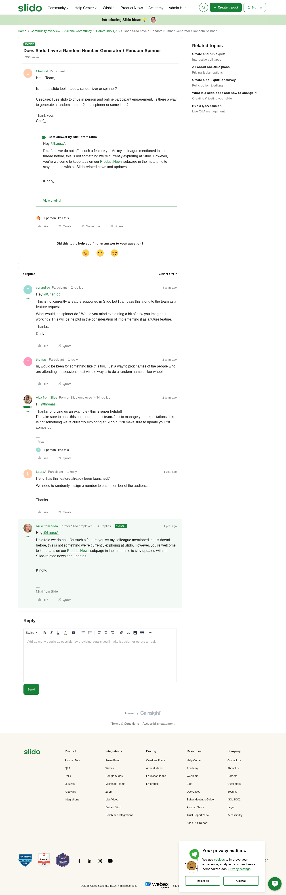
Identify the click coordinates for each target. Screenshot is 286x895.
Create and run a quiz (208, 54)
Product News (132, 8)
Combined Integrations (119, 815)
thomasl (41, 359)
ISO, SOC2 (234, 799)
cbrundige (43, 287)
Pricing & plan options (207, 72)
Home (22, 31)
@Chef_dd (52, 294)
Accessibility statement (159, 723)
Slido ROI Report (197, 823)
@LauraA (58, 144)
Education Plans (156, 776)
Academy (155, 8)
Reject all (203, 880)
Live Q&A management (208, 111)
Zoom (108, 791)
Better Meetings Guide (200, 799)
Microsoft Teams (115, 783)
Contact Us (234, 760)
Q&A (67, 768)
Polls (68, 776)
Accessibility (234, 815)
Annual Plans (154, 768)
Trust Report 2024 (198, 815)
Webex (109, 768)
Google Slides (114, 776)
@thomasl (48, 404)
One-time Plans (155, 760)
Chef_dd (42, 71)
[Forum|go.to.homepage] (30, 7)
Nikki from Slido (47, 526)
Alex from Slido (46, 397)
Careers (232, 776)
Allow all (241, 880)
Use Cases (193, 791)
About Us (233, 768)
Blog (189, 783)
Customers (234, 783)
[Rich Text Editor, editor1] (100, 659)
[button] (226, 7)
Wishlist (109, 8)
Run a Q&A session (207, 106)
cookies (219, 859)
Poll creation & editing (207, 85)
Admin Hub (178, 8)
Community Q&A (108, 31)
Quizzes (70, 783)
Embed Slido (113, 807)
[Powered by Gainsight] (143, 714)
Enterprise (152, 783)
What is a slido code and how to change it (224, 93)
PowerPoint (112, 760)
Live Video (111, 799)
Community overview (45, 31)
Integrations (72, 799)
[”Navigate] (32, 752)
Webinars (192, 776)
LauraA (41, 471)
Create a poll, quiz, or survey (214, 80)
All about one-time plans (211, 67)
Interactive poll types (206, 59)
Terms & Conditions (125, 723)
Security (232, 791)
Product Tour (72, 760)
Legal (230, 807)
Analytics (70, 791)
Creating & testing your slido (212, 98)
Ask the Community (78, 31)
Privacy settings (239, 869)
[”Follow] (79, 863)
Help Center (194, 760)
